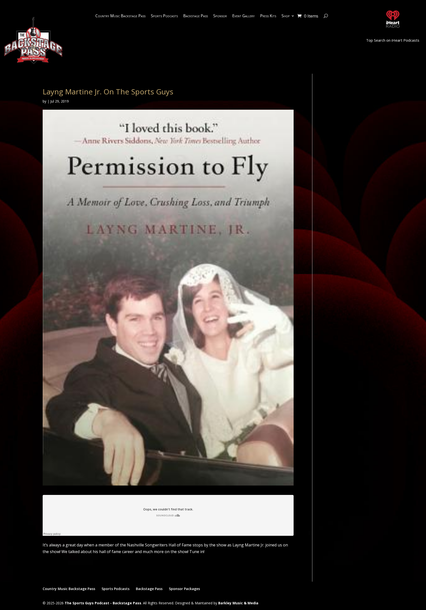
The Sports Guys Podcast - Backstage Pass (103, 603)
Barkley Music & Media (238, 603)
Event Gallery (243, 16)
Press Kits (268, 16)
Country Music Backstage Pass (120, 16)
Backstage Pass (195, 16)
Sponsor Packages (184, 588)
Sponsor (220, 16)
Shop (286, 16)
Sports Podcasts (164, 16)
